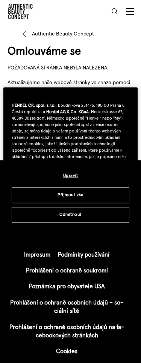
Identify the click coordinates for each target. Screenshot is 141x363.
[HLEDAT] (114, 11)
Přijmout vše (70, 194)
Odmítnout (70, 214)
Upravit (70, 175)
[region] (70, 159)
